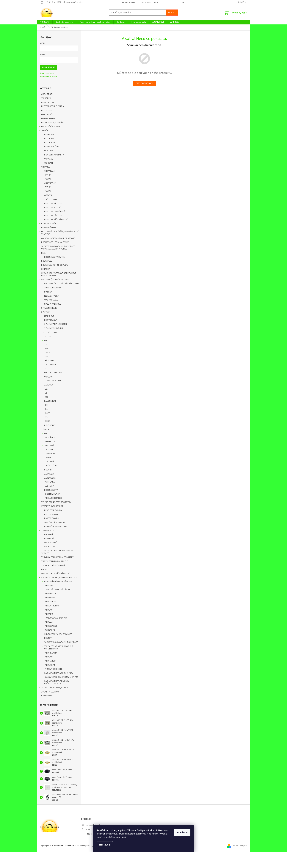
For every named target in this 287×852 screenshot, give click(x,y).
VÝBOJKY (48, 376)
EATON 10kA (49, 142)
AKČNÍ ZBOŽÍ (47, 94)
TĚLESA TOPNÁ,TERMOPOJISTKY (56, 502)
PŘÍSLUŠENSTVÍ (51, 490)
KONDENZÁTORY (48, 227)
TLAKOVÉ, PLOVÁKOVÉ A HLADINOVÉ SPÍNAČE (57, 552)
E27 (46, 344)
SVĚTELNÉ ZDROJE (49, 332)
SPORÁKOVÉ (49, 546)
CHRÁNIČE (45, 166)
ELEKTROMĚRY (47, 114)
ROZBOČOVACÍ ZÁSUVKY (56, 617)
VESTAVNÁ (49, 445)
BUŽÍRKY (48, 291)
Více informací (118, 837)
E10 (46, 397)
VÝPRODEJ (46, 98)
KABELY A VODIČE (48, 223)
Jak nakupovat (128, 2)
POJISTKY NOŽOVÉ (52, 207)
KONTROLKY (49, 425)
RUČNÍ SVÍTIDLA (52, 465)
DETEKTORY (46, 110)
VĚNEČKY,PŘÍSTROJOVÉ (54, 522)
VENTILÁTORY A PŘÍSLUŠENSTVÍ (55, 573)
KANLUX (49, 457)
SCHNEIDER (50, 630)
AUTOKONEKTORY (52, 287)
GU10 (47, 352)
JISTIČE (44, 130)
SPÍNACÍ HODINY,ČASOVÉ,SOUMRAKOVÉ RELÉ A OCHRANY (58, 274)
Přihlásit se (48, 67)
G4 (46, 368)
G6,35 (47, 413)
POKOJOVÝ (49, 538)
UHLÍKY (44, 569)
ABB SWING (50, 597)
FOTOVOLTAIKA (48, 118)
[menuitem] (44, 22)
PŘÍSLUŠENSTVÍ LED (53, 498)
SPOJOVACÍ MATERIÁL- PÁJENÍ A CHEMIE (61, 283)
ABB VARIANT (51, 665)
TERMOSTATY (47, 530)
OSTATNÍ (48, 195)
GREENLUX (50, 453)
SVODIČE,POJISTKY (49, 199)
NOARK (48, 179)
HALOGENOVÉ (50, 401)
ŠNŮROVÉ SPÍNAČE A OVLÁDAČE (58, 634)
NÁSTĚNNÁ (50, 437)
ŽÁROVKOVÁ (49, 478)
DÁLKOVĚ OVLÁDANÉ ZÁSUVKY (58, 589)
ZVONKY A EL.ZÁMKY (50, 691)
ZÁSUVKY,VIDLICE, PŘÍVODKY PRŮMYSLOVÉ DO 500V (56, 682)
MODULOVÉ (49, 316)
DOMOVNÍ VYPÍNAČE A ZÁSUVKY (58, 581)
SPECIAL (48, 336)
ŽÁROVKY (48, 384)
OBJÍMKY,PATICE (52, 494)
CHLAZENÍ (48, 534)
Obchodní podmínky (150, 2)
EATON (48, 175)
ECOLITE (49, 449)
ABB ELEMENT (51, 626)
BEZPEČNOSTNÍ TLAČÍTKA (52, 106)
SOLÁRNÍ (48, 469)
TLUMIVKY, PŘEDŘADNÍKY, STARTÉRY (57, 557)
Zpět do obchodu (144, 83)
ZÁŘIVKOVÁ (49, 473)
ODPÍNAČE (48, 163)
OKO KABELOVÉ (51, 299)
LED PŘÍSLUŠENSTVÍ (53, 372)
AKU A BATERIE (47, 102)
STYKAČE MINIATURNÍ (53, 328)
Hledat (172, 12)
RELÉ (43, 252)
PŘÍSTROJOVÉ (50, 320)
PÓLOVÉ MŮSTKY (52, 514)
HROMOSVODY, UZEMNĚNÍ (52, 122)
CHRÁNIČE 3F (50, 183)
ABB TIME (49, 585)
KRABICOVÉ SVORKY (53, 510)
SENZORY (45, 269)
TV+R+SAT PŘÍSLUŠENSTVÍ (53, 565)
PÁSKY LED (49, 360)
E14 (46, 348)
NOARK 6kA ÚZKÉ (52, 146)
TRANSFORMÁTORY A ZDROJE (54, 561)
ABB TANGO (50, 601)
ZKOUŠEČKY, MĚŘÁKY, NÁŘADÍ (54, 687)
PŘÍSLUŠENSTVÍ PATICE (54, 257)
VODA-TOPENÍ (50, 542)
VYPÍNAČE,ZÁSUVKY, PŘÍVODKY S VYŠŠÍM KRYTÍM (58, 647)
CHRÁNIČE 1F (50, 171)
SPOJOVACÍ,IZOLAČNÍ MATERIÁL (55, 279)
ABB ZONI (49, 609)
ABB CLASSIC (50, 593)
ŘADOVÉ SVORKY (51, 518)
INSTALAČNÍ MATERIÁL (51, 126)
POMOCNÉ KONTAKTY (54, 154)
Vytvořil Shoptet (240, 845)
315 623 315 (91, 829)
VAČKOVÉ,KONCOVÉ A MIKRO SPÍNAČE (61, 642)
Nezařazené (46, 695)
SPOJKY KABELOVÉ (52, 303)
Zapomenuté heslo (48, 76)
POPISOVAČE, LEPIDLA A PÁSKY (55, 242)
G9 (46, 356)
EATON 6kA (49, 138)
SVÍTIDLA (45, 429)
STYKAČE (45, 312)
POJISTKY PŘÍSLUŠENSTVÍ (55, 219)
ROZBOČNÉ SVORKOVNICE (55, 526)
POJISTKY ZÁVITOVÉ (53, 215)
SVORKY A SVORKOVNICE (52, 506)
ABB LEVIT (49, 621)
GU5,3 (47, 421)
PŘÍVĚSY (48, 638)
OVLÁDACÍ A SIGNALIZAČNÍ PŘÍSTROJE (58, 238)
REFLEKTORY (51, 441)
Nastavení (104, 844)
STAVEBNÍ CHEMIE (49, 308)
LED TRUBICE (50, 364)
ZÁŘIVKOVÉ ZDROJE (53, 380)
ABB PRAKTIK (51, 652)
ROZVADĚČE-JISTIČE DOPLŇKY (54, 265)
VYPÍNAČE (48, 158)
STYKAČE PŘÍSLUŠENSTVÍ (55, 324)
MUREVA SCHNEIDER (54, 669)
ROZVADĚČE (46, 260)
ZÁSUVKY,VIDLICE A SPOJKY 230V (58, 673)
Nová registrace (47, 73)
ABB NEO (49, 613)
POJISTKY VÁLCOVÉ (53, 203)
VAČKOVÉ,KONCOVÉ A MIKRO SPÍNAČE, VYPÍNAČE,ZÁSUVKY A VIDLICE (58, 247)
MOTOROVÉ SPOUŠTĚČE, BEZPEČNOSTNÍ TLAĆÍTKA (59, 233)
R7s (46, 417)
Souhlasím (182, 832)
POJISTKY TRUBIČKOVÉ (54, 211)
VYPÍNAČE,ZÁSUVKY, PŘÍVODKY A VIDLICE (59, 577)
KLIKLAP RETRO (52, 605)
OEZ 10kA (48, 150)
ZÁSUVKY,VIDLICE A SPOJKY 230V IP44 (61, 677)
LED (45, 340)
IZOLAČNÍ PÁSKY (51, 295)
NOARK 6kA (49, 134)
